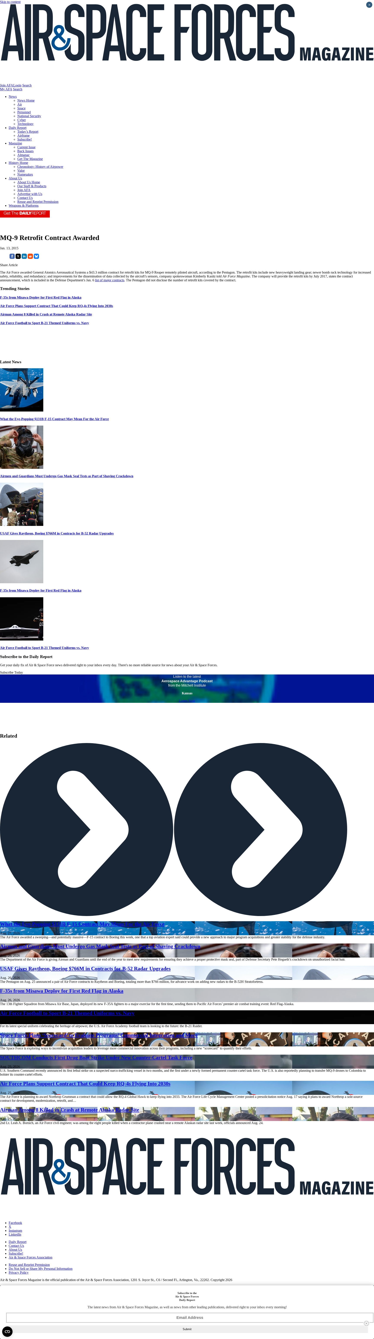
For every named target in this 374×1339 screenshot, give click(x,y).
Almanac (23, 155)
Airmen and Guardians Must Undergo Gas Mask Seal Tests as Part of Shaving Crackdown (66, 476)
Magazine (15, 143)
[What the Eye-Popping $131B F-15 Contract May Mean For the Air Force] (21, 410)
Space (21, 108)
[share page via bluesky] (36, 257)
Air (19, 104)
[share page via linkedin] (24, 257)
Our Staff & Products (31, 186)
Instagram (15, 1230)
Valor (21, 170)
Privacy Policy (19, 1272)
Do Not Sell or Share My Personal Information (41, 1268)
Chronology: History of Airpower (40, 166)
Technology (25, 124)
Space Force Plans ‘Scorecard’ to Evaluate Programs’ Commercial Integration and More (99, 1035)
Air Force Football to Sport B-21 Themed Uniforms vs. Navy (44, 648)
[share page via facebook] (12, 257)
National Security (29, 116)
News (13, 96)
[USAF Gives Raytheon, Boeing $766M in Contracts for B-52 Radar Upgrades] (21, 525)
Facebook (15, 1223)
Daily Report (17, 128)
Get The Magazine (30, 159)
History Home (18, 163)
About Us (15, 178)
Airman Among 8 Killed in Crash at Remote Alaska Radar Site (69, 1110)
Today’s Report (27, 131)
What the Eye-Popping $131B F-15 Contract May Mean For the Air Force (54, 419)
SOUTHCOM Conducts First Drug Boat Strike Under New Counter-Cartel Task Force (96, 1057)
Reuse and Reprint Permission (37, 201)
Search (27, 85)
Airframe (23, 135)
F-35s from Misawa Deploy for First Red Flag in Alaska (40, 590)
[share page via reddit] (30, 257)
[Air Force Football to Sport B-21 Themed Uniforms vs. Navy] (21, 639)
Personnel (24, 112)
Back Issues (25, 151)
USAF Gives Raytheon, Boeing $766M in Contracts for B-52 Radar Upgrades (57, 533)
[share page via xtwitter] (18, 257)
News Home (26, 100)
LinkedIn (15, 1234)
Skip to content (10, 2)
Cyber (21, 120)
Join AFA (6, 85)
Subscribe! (24, 139)
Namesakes (25, 174)
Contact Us (25, 198)
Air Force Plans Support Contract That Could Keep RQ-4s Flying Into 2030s (85, 1083)
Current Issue (26, 147)
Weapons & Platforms (24, 205)
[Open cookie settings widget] (7, 1331)
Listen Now (187, 701)
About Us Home (28, 182)
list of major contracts (109, 280)
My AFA (6, 89)
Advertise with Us (29, 194)
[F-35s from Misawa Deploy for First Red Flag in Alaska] (21, 582)
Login (17, 85)
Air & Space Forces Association (30, 1257)
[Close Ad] (366, 1323)
